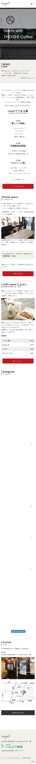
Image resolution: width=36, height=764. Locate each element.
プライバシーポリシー (14, 758)
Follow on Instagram (19, 631)
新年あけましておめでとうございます (15, 71)
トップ (3, 758)
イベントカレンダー (18, 186)
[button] (3, 232)
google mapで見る (18, 712)
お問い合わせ (18, 273)
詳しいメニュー (18, 361)
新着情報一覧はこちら (28, 78)
